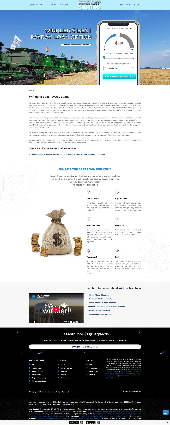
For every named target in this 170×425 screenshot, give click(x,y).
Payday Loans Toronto (105, 414)
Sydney (118, 416)
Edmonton (98, 411)
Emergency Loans (112, 376)
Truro (112, 416)
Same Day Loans (126, 371)
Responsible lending (39, 378)
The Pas (77, 154)
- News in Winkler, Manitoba (99, 310)
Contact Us (93, 368)
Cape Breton (93, 416)
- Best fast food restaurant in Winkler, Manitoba (106, 306)
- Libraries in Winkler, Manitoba (100, 299)
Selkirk (70, 154)
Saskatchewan (66, 378)
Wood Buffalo (127, 411)
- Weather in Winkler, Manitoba (100, 314)
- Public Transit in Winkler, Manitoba (102, 303)
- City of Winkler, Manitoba (98, 295)
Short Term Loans (125, 376)
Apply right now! (37, 371)
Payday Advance (112, 371)
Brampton (137, 414)
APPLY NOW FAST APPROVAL (119, 76)
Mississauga (127, 414)
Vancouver (49, 411)
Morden (49, 154)
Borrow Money (136, 369)
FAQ (90, 365)
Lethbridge (107, 411)
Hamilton (33, 416)
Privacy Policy (36, 374)
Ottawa (118, 414)
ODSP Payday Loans (133, 374)
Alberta (63, 365)
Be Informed (93, 371)
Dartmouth (104, 416)
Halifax (83, 416)
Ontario (63, 374)
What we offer (36, 365)
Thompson (100, 154)
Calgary (89, 411)
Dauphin (42, 154)
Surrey (56, 411)
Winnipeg (34, 154)
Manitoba (64, 371)
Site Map (92, 374)
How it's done (36, 368)
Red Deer (117, 411)
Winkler (84, 154)
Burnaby (64, 411)
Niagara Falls (53, 416)
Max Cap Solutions (48, 392)
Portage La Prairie (60, 154)
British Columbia (66, 368)
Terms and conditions (39, 381)
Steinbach (92, 154)
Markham (42, 416)
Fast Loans (136, 376)
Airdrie (35, 414)
